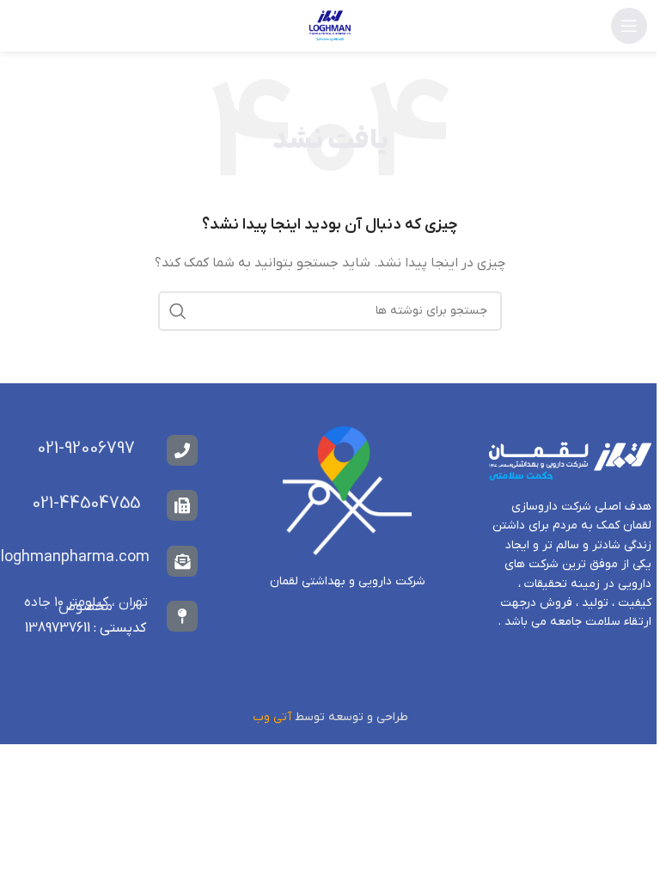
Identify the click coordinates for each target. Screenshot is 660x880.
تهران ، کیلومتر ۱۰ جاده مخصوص (86, 604)
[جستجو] (178, 311)
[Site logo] (330, 25)
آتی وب (271, 717)
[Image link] (347, 490)
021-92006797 (86, 448)
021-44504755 (86, 503)
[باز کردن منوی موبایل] (629, 26)
